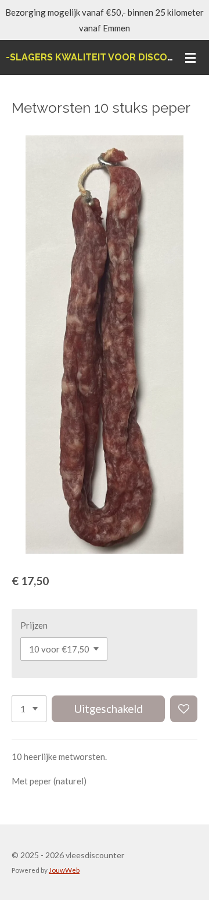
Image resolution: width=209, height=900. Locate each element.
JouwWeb (64, 870)
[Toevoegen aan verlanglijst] (183, 709)
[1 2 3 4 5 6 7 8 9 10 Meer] (29, 709)
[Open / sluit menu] (190, 57)
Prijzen (34, 625)
